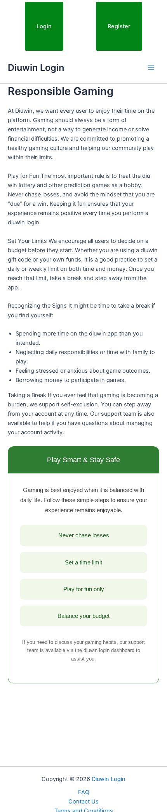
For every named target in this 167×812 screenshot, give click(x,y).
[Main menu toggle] (151, 68)
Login (44, 26)
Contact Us (83, 801)
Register (119, 26)
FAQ (83, 792)
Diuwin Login (36, 67)
